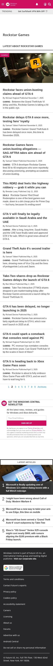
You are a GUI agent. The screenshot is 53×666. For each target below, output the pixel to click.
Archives (42, 387)
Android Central (11, 641)
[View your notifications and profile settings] (37, 4)
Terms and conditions (13, 579)
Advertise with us (11, 635)
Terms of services (34, 428)
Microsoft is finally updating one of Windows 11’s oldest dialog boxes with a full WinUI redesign (27, 487)
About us (7, 622)
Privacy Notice (37, 430)
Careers (7, 610)
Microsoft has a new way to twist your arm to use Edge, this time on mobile (28, 510)
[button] (49, 4)
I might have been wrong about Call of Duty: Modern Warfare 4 (26, 500)
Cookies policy (10, 598)
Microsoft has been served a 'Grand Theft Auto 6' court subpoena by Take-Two (28, 521)
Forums (6, 629)
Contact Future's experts (14, 585)
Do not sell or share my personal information (24, 647)
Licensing (7, 616)
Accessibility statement (14, 604)
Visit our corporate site (25, 558)
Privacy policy (9, 591)
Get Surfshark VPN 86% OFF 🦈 (33, 11)
